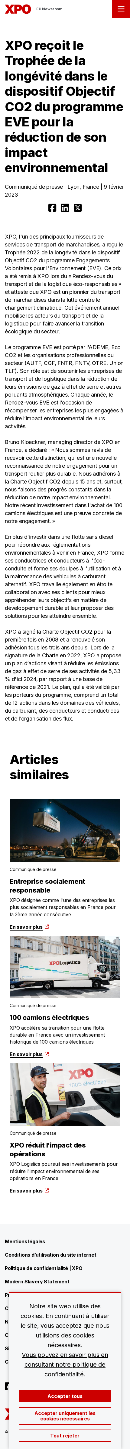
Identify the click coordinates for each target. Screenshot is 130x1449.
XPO (10, 236)
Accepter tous (65, 1396)
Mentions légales (25, 1241)
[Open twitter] (78, 207)
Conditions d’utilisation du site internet (50, 1255)
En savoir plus (26, 927)
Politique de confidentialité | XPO (44, 1268)
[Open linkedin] (65, 207)
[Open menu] (121, 9)
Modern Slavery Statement (37, 1282)
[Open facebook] (52, 207)
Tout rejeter (65, 1436)
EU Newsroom (49, 9)
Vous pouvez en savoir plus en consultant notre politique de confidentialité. (65, 1364)
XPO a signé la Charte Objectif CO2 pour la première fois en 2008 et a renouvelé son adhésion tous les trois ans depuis (58, 639)
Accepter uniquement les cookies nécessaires (65, 1416)
